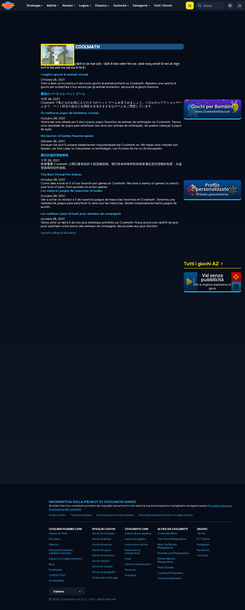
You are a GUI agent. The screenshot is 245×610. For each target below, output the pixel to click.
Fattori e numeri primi (138, 564)
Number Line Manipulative (173, 553)
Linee (128, 558)
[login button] (239, 5)
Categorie (140, 5)
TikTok (201, 533)
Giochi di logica (101, 550)
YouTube (202, 555)
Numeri (67, 5)
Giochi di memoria (103, 555)
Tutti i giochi (163, 5)
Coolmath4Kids (167, 533)
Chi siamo (55, 539)
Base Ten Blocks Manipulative (167, 546)
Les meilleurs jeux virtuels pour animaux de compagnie (81, 213)
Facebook (203, 550)
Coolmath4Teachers (170, 573)
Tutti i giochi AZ (201, 263)
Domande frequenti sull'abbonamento (61, 551)
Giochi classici (100, 561)
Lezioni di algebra (135, 539)
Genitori (54, 544)
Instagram (203, 544)
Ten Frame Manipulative (172, 539)
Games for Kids (58, 533)
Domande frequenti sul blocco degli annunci (166, 515)
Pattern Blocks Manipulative (166, 560)
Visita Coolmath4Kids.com (212, 111)
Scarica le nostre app (105, 577)
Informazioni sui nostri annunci (115, 515)
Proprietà (130, 575)
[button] (190, 5)
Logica (84, 5)
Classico (101, 5)
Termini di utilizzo (81, 515)
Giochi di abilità (101, 539)
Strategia (33, 5)
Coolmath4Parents (169, 578)
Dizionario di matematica (132, 551)
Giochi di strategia (103, 533)
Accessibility (56, 580)
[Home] (8, 5)
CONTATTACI (57, 575)
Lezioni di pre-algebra (138, 533)
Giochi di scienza (102, 566)
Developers (55, 569)
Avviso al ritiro (57, 515)
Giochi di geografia (103, 572)
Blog (51, 564)
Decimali (130, 569)
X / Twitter (203, 539)
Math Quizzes (166, 567)
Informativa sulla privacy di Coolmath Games (92, 502)
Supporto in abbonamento (65, 558)
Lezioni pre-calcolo (136, 544)
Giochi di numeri (102, 544)
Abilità (51, 5)
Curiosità (119, 5)
